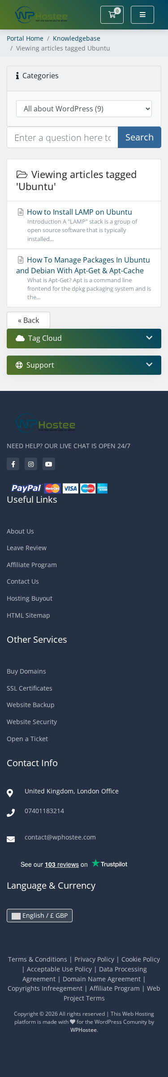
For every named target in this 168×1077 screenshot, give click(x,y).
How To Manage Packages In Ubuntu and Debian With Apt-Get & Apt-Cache (83, 278)
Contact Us (23, 581)
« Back (28, 320)
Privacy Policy (94, 959)
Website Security (32, 721)
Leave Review (27, 547)
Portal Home (25, 38)
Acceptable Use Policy (59, 969)
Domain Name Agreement (102, 979)
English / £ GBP (44, 915)
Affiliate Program (32, 564)
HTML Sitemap (28, 615)
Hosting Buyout (29, 598)
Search (139, 137)
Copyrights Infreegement (45, 988)
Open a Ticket (27, 738)
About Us (20, 531)
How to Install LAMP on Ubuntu (81, 224)
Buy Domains (26, 671)
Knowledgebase (76, 38)
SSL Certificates (29, 688)
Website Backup (31, 704)
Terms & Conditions (37, 959)
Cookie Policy (140, 959)
